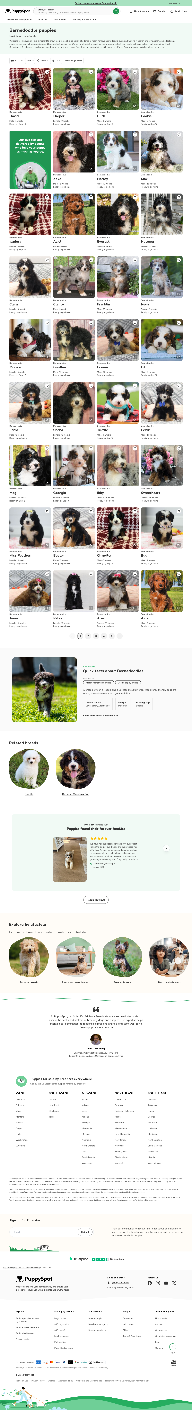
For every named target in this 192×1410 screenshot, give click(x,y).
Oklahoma (54, 1111)
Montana (20, 1116)
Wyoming (20, 1145)
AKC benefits (60, 1330)
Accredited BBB (65, 1381)
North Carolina (155, 1140)
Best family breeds (169, 982)
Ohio (84, 1151)
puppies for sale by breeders (72, 1083)
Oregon (19, 1128)
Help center (128, 1324)
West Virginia (154, 1163)
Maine (118, 1116)
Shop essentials (23, 1339)
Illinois (85, 1099)
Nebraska (86, 1140)
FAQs (125, 1330)
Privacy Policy (38, 1381)
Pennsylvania (121, 1151)
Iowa (84, 1111)
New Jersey (120, 1140)
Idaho (18, 1111)
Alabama (152, 1099)
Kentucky (152, 1122)
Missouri (86, 1134)
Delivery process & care (84, 19)
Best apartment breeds (76, 982)
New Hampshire (123, 1134)
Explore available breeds (27, 1327)
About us (42, 19)
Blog (157, 1342)
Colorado (20, 1105)
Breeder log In (95, 1318)
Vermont (119, 1163)
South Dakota (88, 1157)
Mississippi (153, 1134)
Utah (18, 1134)
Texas (52, 1116)
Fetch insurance (61, 1336)
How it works (60, 19)
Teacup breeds (123, 982)
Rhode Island (121, 1157)
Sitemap (51, 1381)
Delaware (119, 1105)
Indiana (85, 1105)
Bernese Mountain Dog (75, 794)
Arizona (52, 1099)
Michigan (86, 1122)
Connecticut (120, 1099)
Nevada (19, 1122)
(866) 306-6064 (120, 1282)
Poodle (29, 794)
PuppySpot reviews (63, 1348)
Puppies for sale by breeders (26, 1268)
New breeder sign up (98, 1324)
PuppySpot (8, 1268)
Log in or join (60, 1318)
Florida (151, 1111)
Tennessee (153, 1151)
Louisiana (152, 1128)
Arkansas (152, 1105)
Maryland (119, 1122)
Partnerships (60, 1342)
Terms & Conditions (132, 1336)
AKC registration (61, 1324)
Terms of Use (22, 1381)
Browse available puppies (19, 19)
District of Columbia (124, 1111)
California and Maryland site (89, 1381)
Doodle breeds (29, 982)
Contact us (128, 1318)
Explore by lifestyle (25, 1333)
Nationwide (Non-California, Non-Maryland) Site (127, 1381)
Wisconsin (87, 1163)
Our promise (161, 1330)
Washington (22, 1140)
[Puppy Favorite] (47, 72)
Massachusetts (122, 1128)
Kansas (85, 1116)
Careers (159, 1348)
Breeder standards (97, 1330)
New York (119, 1145)
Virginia (151, 1157)
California (20, 1099)
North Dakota (88, 1145)
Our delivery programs (165, 1336)
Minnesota (87, 1128)
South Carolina (155, 1145)
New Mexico (55, 1105)
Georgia (151, 1116)
